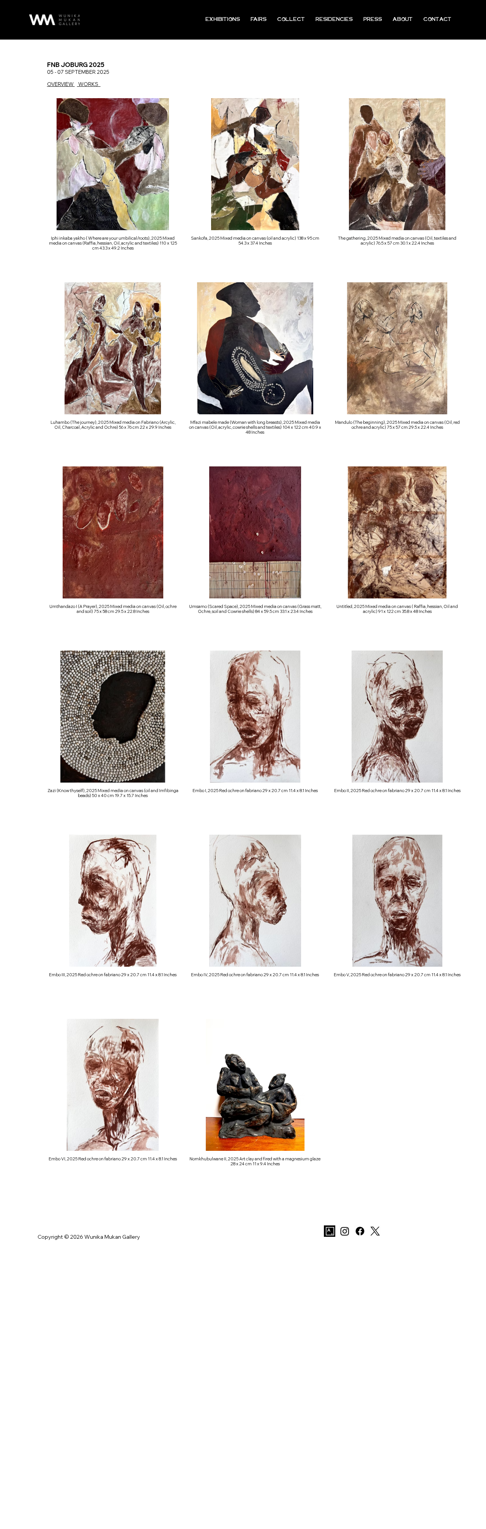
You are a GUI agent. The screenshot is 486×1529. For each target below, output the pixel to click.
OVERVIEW (61, 84)
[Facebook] (360, 1231)
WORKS (89, 84)
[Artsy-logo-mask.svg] (329, 1231)
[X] (375, 1231)
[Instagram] (344, 1231)
